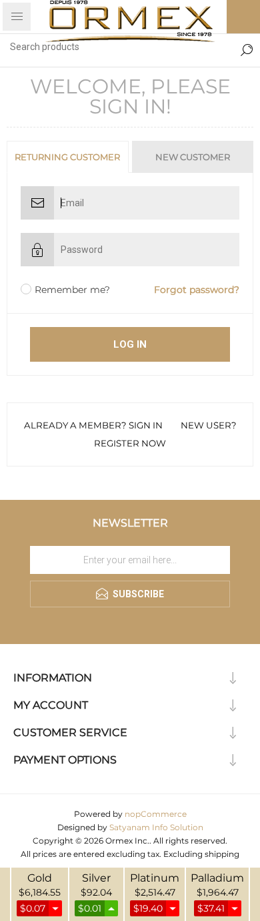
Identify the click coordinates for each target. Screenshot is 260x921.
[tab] (68, 157)
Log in (130, 344)
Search (246, 46)
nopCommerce (156, 814)
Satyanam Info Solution (156, 827)
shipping (222, 854)
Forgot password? (196, 290)
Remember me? (72, 290)
